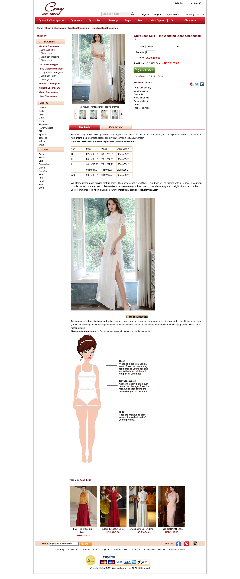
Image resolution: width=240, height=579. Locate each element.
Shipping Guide (156, 76)
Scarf (174, 20)
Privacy (161, 549)
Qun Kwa (76, 20)
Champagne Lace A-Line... (142, 529)
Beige (41, 154)
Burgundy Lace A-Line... (113, 529)
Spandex (43, 134)
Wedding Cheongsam (78, 28)
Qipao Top (95, 20)
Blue (41, 161)
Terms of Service (177, 549)
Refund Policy (120, 549)
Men (140, 20)
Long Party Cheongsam (52, 72)
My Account (173, 14)
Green (42, 168)
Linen (41, 118)
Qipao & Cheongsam (51, 20)
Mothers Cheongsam (49, 88)
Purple (42, 181)
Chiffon (42, 107)
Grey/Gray (43, 171)
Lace (41, 114)
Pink (41, 174)
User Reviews (116, 127)
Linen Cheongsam (48, 96)
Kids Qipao (157, 20)
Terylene (43, 138)
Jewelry (113, 20)
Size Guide (84, 127)
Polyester (43, 124)
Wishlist (179, 3)
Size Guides (73, 549)
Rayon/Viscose (46, 128)
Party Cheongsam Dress (51, 69)
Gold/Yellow (44, 164)
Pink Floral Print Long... (172, 529)
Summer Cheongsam (49, 83)
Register (158, 14)
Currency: (193, 14)
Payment (106, 549)
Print (41, 178)
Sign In (145, 14)
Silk (40, 131)
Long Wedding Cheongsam (105, 28)
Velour (42, 141)
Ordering (60, 549)
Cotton (42, 111)
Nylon (41, 121)
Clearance (190, 20)
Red (41, 184)
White (41, 188)
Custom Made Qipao (49, 64)
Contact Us (149, 549)
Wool (41, 145)
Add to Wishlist (141, 76)
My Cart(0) (196, 3)
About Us (136, 549)
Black (41, 157)
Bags (128, 20)
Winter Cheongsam (48, 92)
